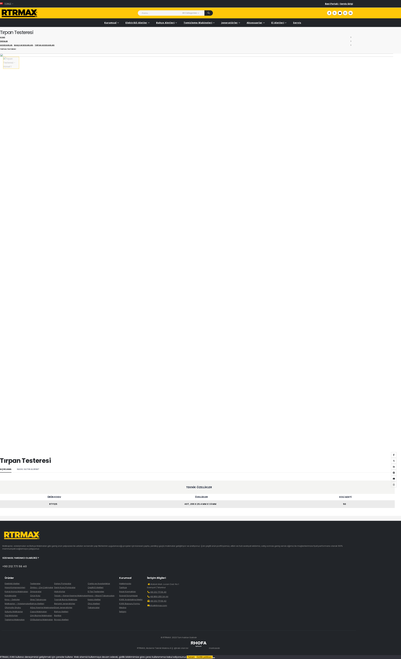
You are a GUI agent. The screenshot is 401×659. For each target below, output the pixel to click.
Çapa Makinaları (38, 611)
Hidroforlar (59, 591)
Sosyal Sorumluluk (128, 595)
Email (394, 478)
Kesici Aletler (94, 599)
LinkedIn (394, 467)
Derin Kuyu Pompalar (65, 587)
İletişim (122, 611)
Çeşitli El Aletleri (95, 587)
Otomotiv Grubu (13, 607)
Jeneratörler (229, 22)
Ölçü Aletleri (94, 603)
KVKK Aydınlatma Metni (130, 599)
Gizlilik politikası (204, 657)
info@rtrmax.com (158, 605)
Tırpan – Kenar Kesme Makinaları (71, 595)
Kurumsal (110, 22)
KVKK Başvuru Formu (129, 603)
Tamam (191, 657)
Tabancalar (94, 607)
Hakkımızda (125, 583)
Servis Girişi (346, 3)
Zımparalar (36, 591)
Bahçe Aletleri (165, 22)
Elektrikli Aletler (136, 22)
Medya (122, 607)
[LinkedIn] (350, 13)
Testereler (35, 583)
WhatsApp (394, 484)
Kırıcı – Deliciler (12, 599)
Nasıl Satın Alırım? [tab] (28, 469)
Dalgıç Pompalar (62, 583)
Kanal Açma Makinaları (16, 591)
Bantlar (57, 615)
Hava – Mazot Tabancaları (101, 595)
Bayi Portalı (332, 3)
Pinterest (394, 473)
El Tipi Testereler (96, 591)
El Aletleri (277, 22)
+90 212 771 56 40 (14, 566)
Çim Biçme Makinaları (41, 615)
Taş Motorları (11, 615)
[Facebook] (329, 13)
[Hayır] (214, 657)
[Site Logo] (19, 13)
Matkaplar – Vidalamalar (17, 603)
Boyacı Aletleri (61, 619)
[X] (334, 13)
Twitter (394, 461)
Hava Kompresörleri (15, 587)
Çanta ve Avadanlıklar (99, 583)
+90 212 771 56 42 (157, 600)
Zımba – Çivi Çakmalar (41, 587)
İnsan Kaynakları (127, 591)
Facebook (394, 455)
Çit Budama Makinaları (41, 619)
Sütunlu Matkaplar (14, 611)
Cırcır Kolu (35, 595)
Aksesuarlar (254, 22)
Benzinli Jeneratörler (64, 603)
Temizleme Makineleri (198, 22)
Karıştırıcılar (10, 595)
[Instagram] (345, 13)
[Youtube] (340, 13)
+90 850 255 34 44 (158, 596)
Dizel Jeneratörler (63, 607)
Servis (297, 22)
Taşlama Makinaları (15, 619)
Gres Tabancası (38, 599)
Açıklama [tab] (5, 469)
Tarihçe (123, 587)
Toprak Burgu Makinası (65, 599)
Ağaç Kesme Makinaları (42, 607)
